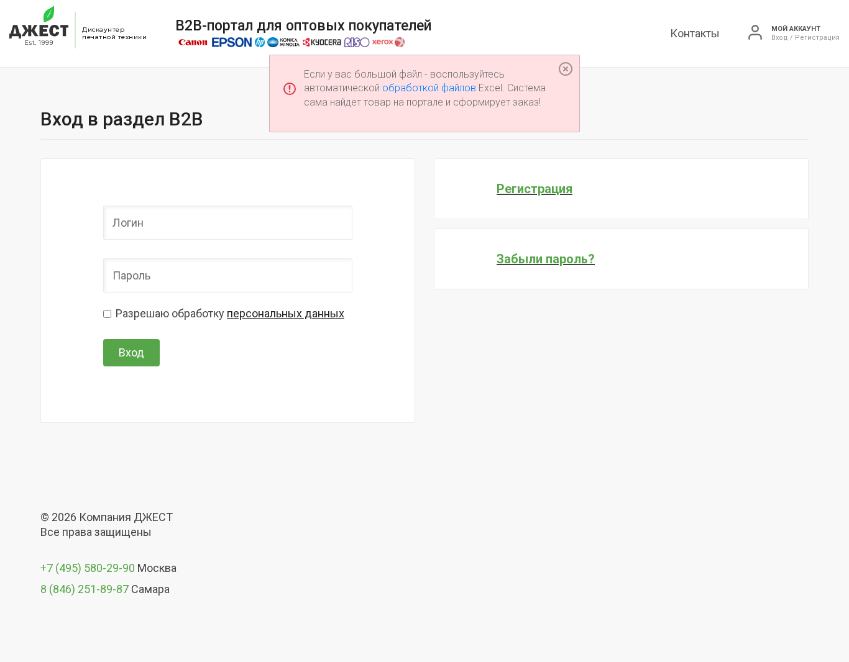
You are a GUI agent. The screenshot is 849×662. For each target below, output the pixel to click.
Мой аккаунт (795, 29)
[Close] (565, 68)
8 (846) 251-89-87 (84, 589)
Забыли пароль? (546, 259)
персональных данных (285, 313)
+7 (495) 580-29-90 (87, 567)
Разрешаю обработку (230, 313)
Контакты (695, 33)
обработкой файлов (429, 88)
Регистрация (534, 188)
